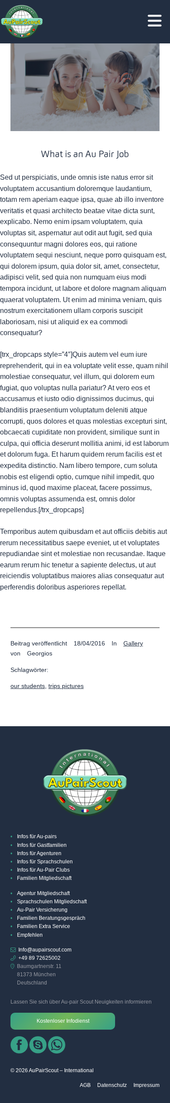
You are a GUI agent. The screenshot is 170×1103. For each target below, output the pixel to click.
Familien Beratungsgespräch (51, 918)
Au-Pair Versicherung (42, 910)
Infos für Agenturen (39, 853)
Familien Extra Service (43, 926)
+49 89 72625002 (39, 958)
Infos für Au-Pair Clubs (43, 870)
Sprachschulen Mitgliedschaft (52, 902)
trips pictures (66, 685)
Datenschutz (112, 1085)
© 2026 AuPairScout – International (52, 1070)
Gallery (133, 643)
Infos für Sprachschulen (45, 862)
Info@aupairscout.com (44, 950)
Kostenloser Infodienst (63, 1021)
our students (27, 685)
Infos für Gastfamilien (42, 845)
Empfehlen (30, 935)
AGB (85, 1085)
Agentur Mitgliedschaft (43, 893)
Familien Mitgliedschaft (44, 878)
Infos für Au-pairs (37, 836)
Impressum (146, 1085)
